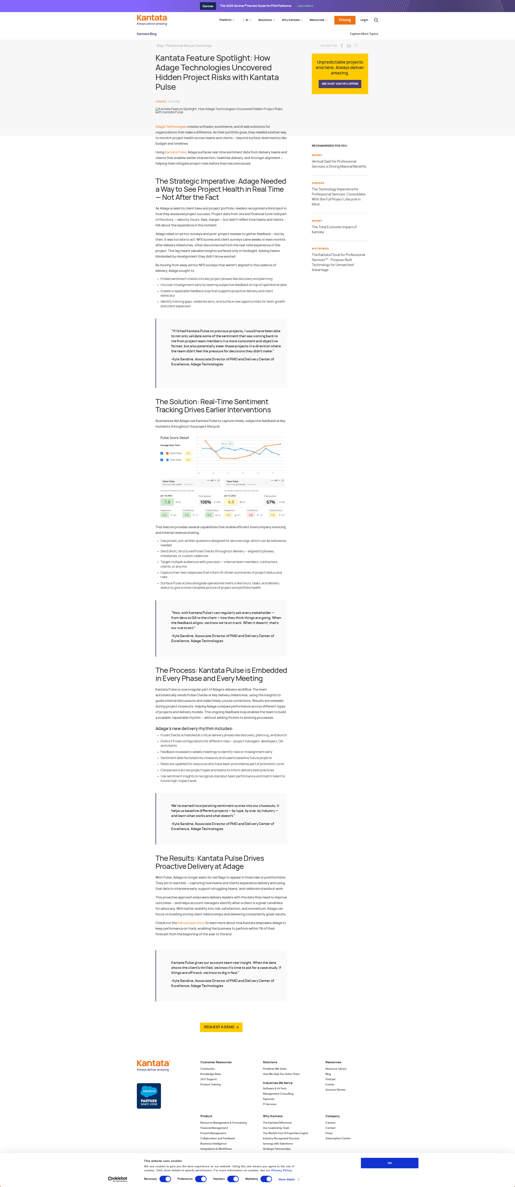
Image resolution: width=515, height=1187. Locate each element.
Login (364, 20)
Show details (286, 1179)
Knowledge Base (210, 1074)
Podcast (330, 1079)
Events (329, 1084)
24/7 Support (208, 1079)
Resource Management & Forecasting (223, 1123)
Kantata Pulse (175, 152)
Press (329, 1133)
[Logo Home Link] (153, 24)
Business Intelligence (213, 1144)
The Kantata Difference (277, 1123)
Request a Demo (219, 1027)
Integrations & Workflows (216, 1149)
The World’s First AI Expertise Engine (285, 1133)
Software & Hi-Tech (274, 1088)
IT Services (269, 1104)
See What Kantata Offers (340, 84)
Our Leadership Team (276, 1128)
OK (390, 1163)
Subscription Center (338, 1138)
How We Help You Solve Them (281, 1074)
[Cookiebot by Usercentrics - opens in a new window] (117, 1179)
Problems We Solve (275, 1069)
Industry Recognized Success (281, 1138)
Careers (330, 1123)
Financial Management (214, 1128)
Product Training (210, 1084)
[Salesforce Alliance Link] (149, 1096)
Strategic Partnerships (277, 1149)
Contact (330, 1128)
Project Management (213, 1133)
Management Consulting (278, 1094)
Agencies (269, 1099)
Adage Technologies (171, 126)
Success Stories (335, 1090)
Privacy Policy (281, 1170)
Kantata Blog (147, 34)
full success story (191, 923)
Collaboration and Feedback (217, 1138)
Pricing (345, 20)
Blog (160, 45)
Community (207, 1069)
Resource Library (335, 1069)
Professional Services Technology (189, 45)
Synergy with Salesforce (278, 1144)
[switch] (201, 1179)
